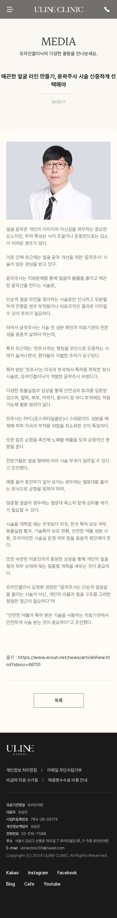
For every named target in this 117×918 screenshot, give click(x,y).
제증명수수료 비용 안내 (67, 780)
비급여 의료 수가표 (22, 780)
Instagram (38, 872)
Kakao (12, 872)
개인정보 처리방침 (21, 770)
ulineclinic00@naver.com (42, 848)
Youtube (52, 883)
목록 (59, 700)
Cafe (29, 883)
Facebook (67, 872)
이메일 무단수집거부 (64, 770)
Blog (10, 883)
